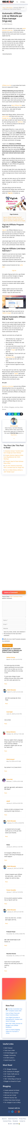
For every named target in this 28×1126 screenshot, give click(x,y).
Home (4, 7)
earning (17, 407)
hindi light (9, 712)
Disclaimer (15, 1121)
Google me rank (6, 118)
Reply (5, 683)
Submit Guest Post (9, 1060)
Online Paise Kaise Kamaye (12, 1100)
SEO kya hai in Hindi (10, 1095)
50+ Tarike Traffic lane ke (11, 1074)
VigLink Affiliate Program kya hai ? (12, 217)
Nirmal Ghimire (11, 732)
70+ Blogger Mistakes (10, 1069)
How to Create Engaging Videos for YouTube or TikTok (13, 1031)
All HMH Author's (9, 1057)
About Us (4, 1118)
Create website (8, 1090)
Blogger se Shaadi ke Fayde (12, 1081)
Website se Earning (7, 386)
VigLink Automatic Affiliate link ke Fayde (14, 220)
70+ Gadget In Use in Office (12, 1102)
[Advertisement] (14, 69)
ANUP (8, 801)
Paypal (13, 350)
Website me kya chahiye (11, 1092)
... (14, 438)
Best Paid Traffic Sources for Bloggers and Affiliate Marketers (14, 1025)
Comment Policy (7, 1121)
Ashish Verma (10, 657)
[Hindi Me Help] (8, 2)
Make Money (9, 7)
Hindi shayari (10, 759)
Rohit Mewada (14, 426)
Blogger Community (10, 1055)
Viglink (16, 373)
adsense (20, 122)
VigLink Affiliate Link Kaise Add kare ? (13, 219)
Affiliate (6, 407)
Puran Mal (9, 779)
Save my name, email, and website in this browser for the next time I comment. (14, 633)
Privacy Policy (22, 1118)
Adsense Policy (10, 357)
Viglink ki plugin (6, 313)
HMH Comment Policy (16, 596)
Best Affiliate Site (17, 105)
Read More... (14, 435)
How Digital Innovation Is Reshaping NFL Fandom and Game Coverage (14, 1019)
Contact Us (22, 1121)
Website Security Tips (10, 1097)
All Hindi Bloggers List (10, 1053)
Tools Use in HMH (9, 1050)
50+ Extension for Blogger (11, 1071)
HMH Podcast (8, 1048)
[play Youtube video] (14, 302)
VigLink (4, 230)
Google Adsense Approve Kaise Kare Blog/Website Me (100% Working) (13, 457)
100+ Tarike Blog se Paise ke (12, 1079)
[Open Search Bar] (17, 2)
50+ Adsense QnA (9, 1076)
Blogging (11, 407)
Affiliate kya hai (6, 85)
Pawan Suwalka (11, 890)
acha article (5, 116)
